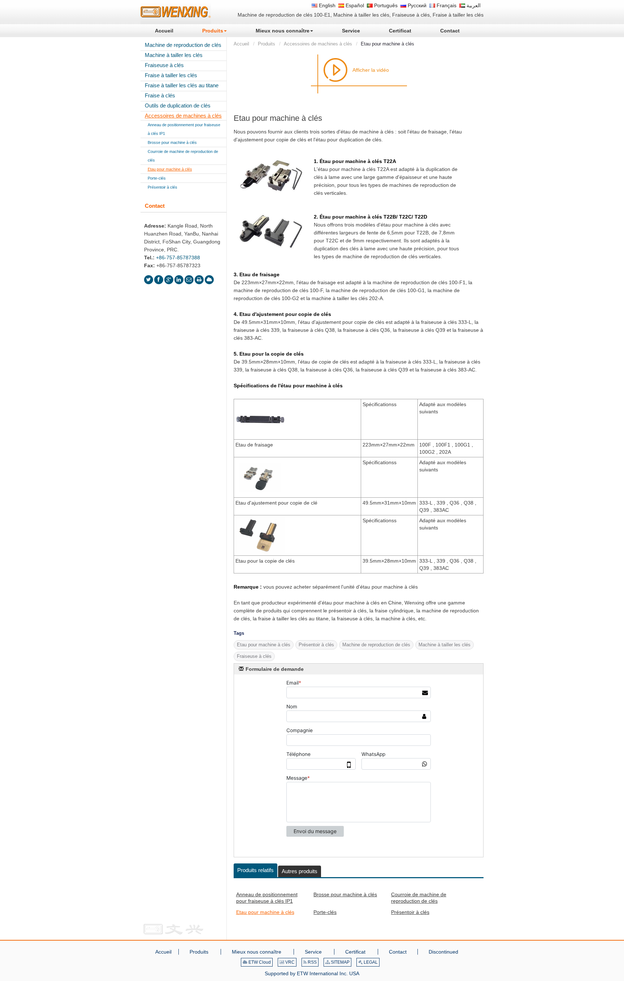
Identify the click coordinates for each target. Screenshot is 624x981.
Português (385, 5)
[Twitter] (148, 279)
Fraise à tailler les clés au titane (181, 85)
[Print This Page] (199, 279)
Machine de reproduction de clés (183, 45)
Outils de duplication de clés (178, 105)
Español (354, 5)
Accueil (241, 44)
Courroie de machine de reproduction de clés (418, 898)
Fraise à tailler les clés (171, 75)
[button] (214, 30)
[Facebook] (158, 279)
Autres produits (299, 871)
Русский (416, 5)
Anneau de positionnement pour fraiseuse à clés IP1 (267, 898)
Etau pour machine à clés (265, 912)
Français (445, 5)
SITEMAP (340, 962)
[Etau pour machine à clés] (271, 176)
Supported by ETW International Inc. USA (312, 973)
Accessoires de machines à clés (318, 44)
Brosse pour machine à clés (345, 894)
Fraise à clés (160, 95)
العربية (473, 5)
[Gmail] (189, 279)
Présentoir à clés (410, 912)
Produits (266, 44)
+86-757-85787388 (178, 257)
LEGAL (370, 962)
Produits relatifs (255, 870)
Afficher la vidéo (370, 70)
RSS (312, 962)
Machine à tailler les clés (174, 55)
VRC (289, 962)
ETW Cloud (259, 962)
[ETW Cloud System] (209, 279)
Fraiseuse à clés (164, 65)
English (326, 5)
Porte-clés (325, 912)
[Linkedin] (178, 279)
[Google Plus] (168, 279)
